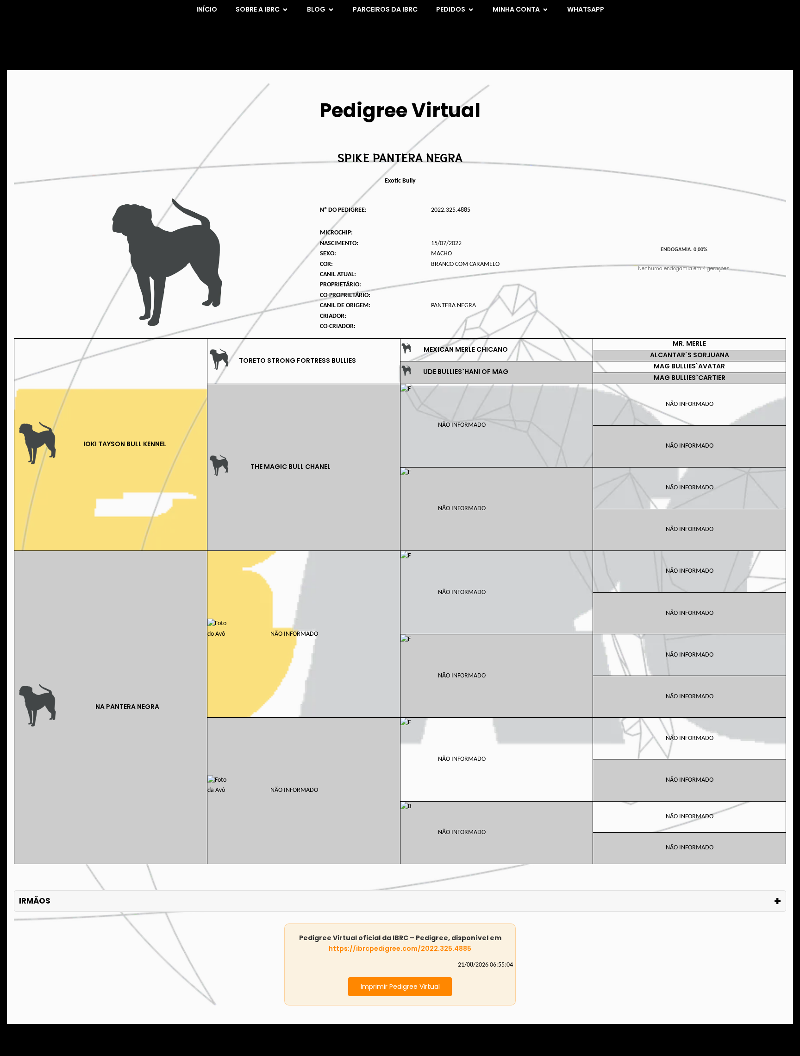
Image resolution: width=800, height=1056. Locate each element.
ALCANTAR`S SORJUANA (689, 355)
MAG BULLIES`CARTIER (689, 377)
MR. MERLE (689, 343)
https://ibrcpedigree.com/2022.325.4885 (400, 948)
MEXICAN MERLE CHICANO (466, 349)
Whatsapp (585, 9)
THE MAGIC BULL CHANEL (290, 466)
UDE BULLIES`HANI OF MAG (465, 371)
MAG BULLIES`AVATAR (689, 366)
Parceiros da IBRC (385, 9)
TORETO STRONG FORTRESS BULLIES (297, 360)
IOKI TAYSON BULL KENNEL (124, 444)
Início (206, 9)
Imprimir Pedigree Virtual (400, 986)
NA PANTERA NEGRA (127, 706)
